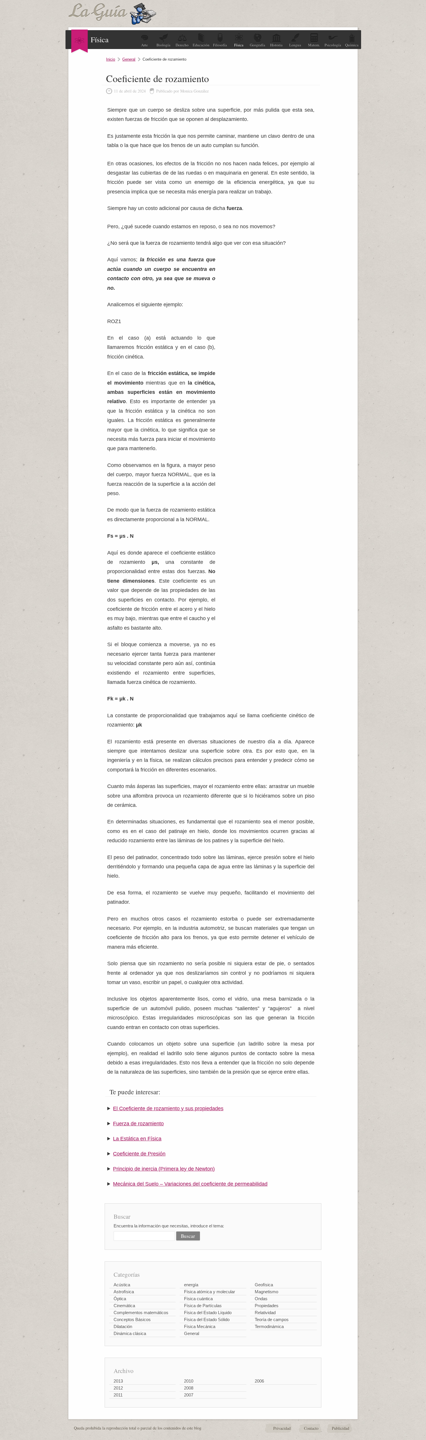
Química (351, 45)
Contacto (311, 1428)
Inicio (110, 59)
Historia (276, 45)
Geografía (257, 45)
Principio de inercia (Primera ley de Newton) (164, 1169)
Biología (163, 45)
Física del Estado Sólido (207, 1319)
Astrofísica (124, 1291)
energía (191, 1284)
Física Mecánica (199, 1326)
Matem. (314, 45)
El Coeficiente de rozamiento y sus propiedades (168, 1108)
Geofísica (264, 1284)
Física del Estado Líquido (208, 1312)
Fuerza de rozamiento (138, 1123)
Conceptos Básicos (132, 1319)
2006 (259, 1381)
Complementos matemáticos (141, 1312)
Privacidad (282, 1428)
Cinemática (124, 1305)
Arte (144, 45)
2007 (188, 1394)
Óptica (120, 1298)
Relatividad (265, 1312)
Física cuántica (198, 1298)
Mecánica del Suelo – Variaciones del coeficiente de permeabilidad (190, 1184)
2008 (188, 1387)
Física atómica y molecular (209, 1291)
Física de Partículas (203, 1305)
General (128, 59)
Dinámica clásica (130, 1333)
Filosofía (220, 45)
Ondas (261, 1298)
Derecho (182, 45)
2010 (188, 1381)
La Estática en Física (137, 1139)
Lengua (295, 45)
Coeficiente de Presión (139, 1154)
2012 (118, 1387)
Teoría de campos (272, 1319)
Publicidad (340, 1428)
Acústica (122, 1284)
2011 (118, 1394)
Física (238, 45)
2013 (118, 1381)
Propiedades (266, 1305)
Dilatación (123, 1326)
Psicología (333, 45)
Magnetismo (266, 1291)
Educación (201, 45)
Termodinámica (269, 1326)
